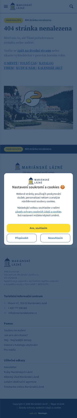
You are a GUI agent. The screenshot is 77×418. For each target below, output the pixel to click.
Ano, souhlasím (38, 228)
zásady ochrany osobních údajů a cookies (38, 211)
